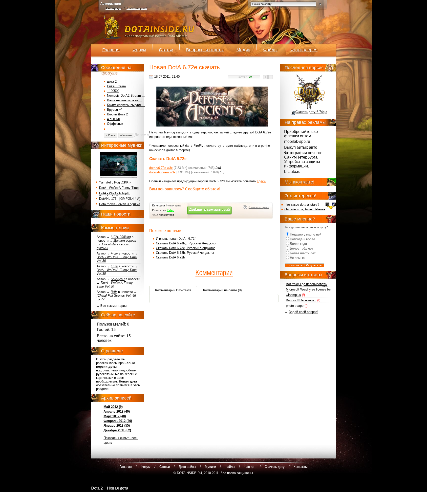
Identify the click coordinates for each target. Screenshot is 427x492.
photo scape (294, 306)
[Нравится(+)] (265, 77)
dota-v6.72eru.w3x (162, 172)
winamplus (293, 295)
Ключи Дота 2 (117, 114)
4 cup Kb (113, 119)
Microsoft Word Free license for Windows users (308, 291)
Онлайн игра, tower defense (304, 209)
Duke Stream (116, 86)
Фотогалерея (304, 49)
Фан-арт (250, 467)
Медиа (243, 49)
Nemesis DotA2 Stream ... (126, 95)
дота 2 (112, 81)
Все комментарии (113, 306)
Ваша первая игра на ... (124, 100)
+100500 (113, 91)
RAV (114, 292)
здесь (261, 181)
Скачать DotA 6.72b (170, 257)
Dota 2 (97, 488)
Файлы (270, 49)
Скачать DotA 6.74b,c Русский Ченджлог (186, 243)
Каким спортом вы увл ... (126, 105)
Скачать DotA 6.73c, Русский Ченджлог (185, 248)
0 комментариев (259, 207)
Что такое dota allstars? (301, 204)
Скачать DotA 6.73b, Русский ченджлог (185, 253)
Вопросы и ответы (205, 49)
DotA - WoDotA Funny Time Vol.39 (119, 189)
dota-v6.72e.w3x (161, 168)
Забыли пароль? (137, 8)
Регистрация (113, 8)
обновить (126, 135)
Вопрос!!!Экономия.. (301, 300)
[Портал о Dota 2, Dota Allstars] (150, 38)
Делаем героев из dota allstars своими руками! (116, 244)
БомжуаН (118, 279)
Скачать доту (275, 467)
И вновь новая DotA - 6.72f (175, 238)
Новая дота (173, 205)
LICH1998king (121, 237)
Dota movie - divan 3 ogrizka (119, 204)
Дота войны (187, 467)
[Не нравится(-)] (271, 77)
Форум (139, 49)
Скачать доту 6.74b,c (311, 112)
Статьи (166, 49)
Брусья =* (114, 109)
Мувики (210, 467)
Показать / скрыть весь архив (121, 440)
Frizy (114, 253)
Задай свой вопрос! (303, 312)
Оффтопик (115, 124)
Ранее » (111, 135)
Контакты (300, 467)
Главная (111, 49)
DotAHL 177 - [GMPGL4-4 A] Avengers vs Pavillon (119, 200)
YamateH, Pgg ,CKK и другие (115, 184)
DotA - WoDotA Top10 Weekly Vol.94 (114, 195)
